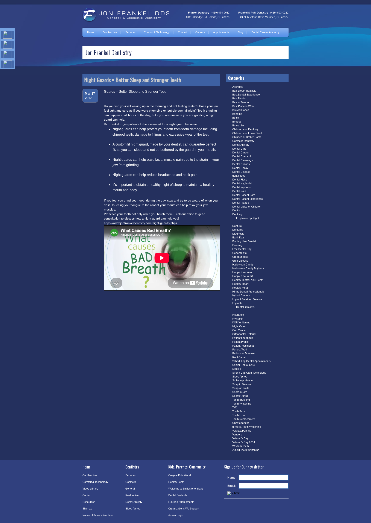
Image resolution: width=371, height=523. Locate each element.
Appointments (221, 32)
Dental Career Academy (265, 32)
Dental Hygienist (242, 183)
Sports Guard (240, 395)
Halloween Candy (242, 264)
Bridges (236, 121)
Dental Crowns (241, 164)
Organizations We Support (183, 508)
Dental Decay (240, 168)
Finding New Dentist (244, 241)
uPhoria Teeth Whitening (246, 426)
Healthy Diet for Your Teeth (247, 280)
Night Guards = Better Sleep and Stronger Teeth (132, 80)
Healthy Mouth (240, 287)
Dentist (236, 210)
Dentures (237, 229)
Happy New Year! (242, 276)
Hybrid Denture (241, 295)
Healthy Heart (240, 283)
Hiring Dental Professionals (248, 291)
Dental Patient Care (243, 195)
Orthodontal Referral (244, 334)
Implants (237, 303)
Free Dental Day (241, 249)
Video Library (90, 488)
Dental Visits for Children (246, 206)
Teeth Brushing (241, 399)
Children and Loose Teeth (247, 133)
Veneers (237, 434)
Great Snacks (240, 256)
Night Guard (239, 326)
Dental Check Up (242, 156)
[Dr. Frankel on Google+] (7, 54)
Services (130, 32)
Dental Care (239, 148)
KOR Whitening (241, 322)
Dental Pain (239, 191)
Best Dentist (239, 98)
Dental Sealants (177, 495)
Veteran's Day (240, 438)
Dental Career (240, 152)
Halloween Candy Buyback (248, 268)
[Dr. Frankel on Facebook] (7, 35)
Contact (182, 32)
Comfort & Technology (157, 32)
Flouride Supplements (181, 501)
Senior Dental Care (243, 365)
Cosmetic (130, 482)
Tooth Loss (238, 415)
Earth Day (238, 237)
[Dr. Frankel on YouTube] (7, 64)
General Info (239, 253)
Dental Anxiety (240, 144)
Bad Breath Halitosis (244, 90)
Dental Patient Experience (247, 198)
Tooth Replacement (243, 419)
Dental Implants (241, 187)
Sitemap (87, 508)
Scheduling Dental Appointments (251, 361)
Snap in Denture (241, 384)
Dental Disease (241, 171)
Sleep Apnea (239, 376)
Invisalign (237, 318)
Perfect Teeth (240, 349)
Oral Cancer (239, 330)
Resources (88, 501)
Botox (235, 117)
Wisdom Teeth (240, 446)
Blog (240, 32)
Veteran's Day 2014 (243, 442)
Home (90, 32)
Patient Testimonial (243, 345)
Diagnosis (238, 233)
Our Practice (110, 32)
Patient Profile (240, 341)
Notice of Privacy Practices (97, 515)
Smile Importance (242, 380)
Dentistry (237, 214)
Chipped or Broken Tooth (247, 137)
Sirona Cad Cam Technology (249, 372)
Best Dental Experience (246, 94)
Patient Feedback (242, 338)
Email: (231, 485)
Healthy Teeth (176, 482)
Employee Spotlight (247, 218)
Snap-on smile (240, 388)
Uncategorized (240, 422)
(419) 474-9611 (220, 12)
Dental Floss (239, 179)
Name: (231, 477)
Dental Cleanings (242, 160)
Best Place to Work (243, 106)
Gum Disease (240, 260)
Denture (237, 225)
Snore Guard (239, 392)
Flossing (237, 245)
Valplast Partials (241, 430)
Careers (200, 32)
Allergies (237, 86)
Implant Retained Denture (247, 299)
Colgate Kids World (179, 475)
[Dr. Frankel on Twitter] (7, 45)
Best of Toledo (240, 102)
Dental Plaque (240, 202)
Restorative (132, 495)
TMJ (234, 407)
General (130, 488)
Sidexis (236, 368)
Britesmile (238, 125)
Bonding (237, 113)
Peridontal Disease (243, 353)
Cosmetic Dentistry (243, 140)
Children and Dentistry (245, 129)
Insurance (238, 314)
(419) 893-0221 (279, 12)
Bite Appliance (240, 110)
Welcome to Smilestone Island (186, 488)
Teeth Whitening (241, 403)
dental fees (238, 175)
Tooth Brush (239, 411)
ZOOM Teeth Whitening (245, 450)
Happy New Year (242, 272)
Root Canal (239, 357)
